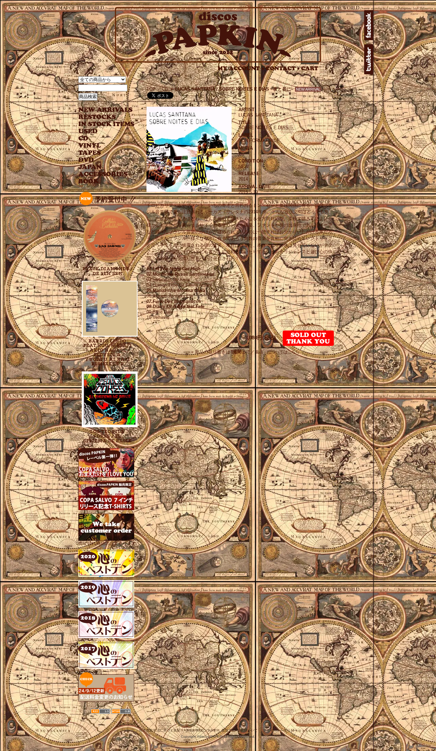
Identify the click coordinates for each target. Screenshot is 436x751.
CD (83, 138)
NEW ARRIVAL (105, 109)
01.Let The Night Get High (173, 268)
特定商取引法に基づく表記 (159, 730)
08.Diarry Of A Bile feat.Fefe (175, 306)
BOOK (88, 181)
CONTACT (283, 68)
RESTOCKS (101, 117)
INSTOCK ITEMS (106, 124)
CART (309, 68)
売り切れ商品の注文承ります (107, 543)
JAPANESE (101, 167)
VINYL (90, 145)
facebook (368, 25)
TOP (151, 89)
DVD (86, 160)
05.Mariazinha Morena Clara (175, 290)
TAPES (89, 152)
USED (101, 131)
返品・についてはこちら (277, 352)
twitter (368, 59)
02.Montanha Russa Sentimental (180, 274)
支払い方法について (201, 730)
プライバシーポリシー (280, 730)
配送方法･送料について (240, 730)
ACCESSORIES (103, 174)
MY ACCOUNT (241, 68)
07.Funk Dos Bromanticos (173, 301)
